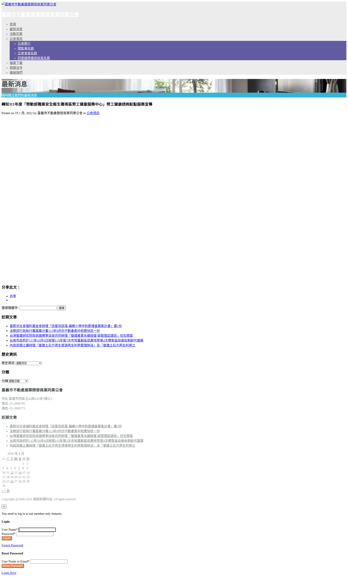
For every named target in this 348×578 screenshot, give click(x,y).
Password (9, 534)
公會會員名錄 (27, 53)
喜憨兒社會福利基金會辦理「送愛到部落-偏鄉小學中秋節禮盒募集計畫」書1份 (66, 326)
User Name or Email (15, 561)
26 (11, 481)
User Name (10, 529)
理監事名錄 (26, 48)
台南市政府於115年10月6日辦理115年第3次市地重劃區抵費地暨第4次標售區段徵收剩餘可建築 (76, 340)
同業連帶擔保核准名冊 (34, 58)
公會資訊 (16, 38)
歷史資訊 (8, 363)
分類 (5, 381)
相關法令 (16, 67)
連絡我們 (16, 72)
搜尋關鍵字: (10, 308)
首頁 (13, 24)
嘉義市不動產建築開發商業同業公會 (40, 14)
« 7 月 (6, 491)
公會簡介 (24, 43)
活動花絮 (16, 34)
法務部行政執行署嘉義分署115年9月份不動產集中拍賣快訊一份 (55, 331)
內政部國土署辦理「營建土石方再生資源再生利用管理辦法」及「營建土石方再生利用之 (72, 345)
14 (20, 472)
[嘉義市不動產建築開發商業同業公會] (29, 4)
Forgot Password (12, 545)
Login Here (9, 573)
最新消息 (16, 29)
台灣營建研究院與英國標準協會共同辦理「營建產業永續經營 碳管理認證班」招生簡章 (71, 335)
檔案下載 (16, 63)
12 (11, 472)
